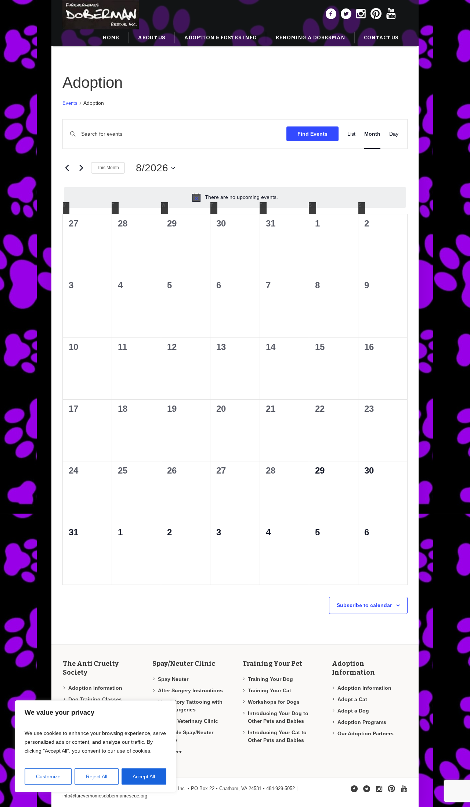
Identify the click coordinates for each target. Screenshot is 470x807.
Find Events (312, 134)
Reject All (96, 776)
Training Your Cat (269, 690)
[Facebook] (330, 13)
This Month (108, 167)
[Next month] (81, 168)
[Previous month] (66, 168)
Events (69, 103)
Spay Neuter (173, 679)
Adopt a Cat (352, 699)
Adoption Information (95, 688)
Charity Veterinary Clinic (188, 721)
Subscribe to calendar (364, 605)
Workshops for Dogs (274, 702)
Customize (48, 776)
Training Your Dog (270, 679)
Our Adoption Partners (365, 733)
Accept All (144, 776)
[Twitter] (345, 13)
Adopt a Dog (353, 711)
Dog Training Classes (95, 699)
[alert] (235, 197)
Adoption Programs (361, 722)
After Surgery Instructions (190, 690)
